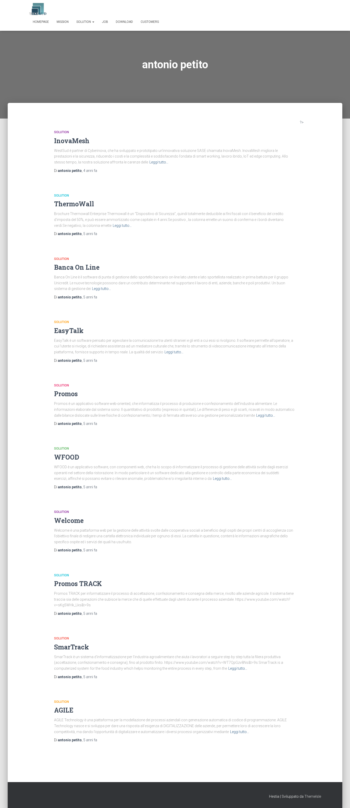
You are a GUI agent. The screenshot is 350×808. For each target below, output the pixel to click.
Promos (66, 394)
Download (124, 22)
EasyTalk (69, 330)
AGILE (63, 710)
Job (105, 22)
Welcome (69, 520)
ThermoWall (74, 204)
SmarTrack (71, 647)
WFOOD (66, 457)
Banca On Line (76, 267)
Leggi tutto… (158, 162)
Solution (84, 22)
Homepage (41, 22)
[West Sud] (38, 9)
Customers (150, 22)
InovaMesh (71, 141)
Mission (63, 22)
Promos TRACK (78, 583)
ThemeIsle (312, 796)
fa (90, 171)
